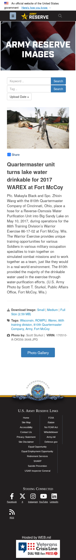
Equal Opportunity (37, 446)
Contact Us (26, 432)
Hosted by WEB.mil (36, 537)
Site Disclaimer (26, 442)
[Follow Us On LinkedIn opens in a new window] (54, 497)
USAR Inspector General (37, 471)
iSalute (51, 422)
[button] (37, 7)
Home (26, 417)
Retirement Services (37, 456)
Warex (52, 320)
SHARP (37, 461)
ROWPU (40, 320)
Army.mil (51, 437)
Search (58, 81)
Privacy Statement (26, 437)
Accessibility (26, 427)
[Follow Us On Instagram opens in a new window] (33, 497)
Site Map (26, 422)
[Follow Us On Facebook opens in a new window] (12, 497)
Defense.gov (51, 442)
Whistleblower (51, 432)
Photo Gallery (38, 352)
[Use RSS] (12, 513)
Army (29, 329)
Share (16, 154)
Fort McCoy (42, 329)
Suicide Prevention (37, 466)
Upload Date (18, 96)
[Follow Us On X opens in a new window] (22, 497)
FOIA (51, 417)
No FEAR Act (51, 427)
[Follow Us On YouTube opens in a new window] (43, 497)
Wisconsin (27, 320)
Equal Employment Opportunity (37, 451)
